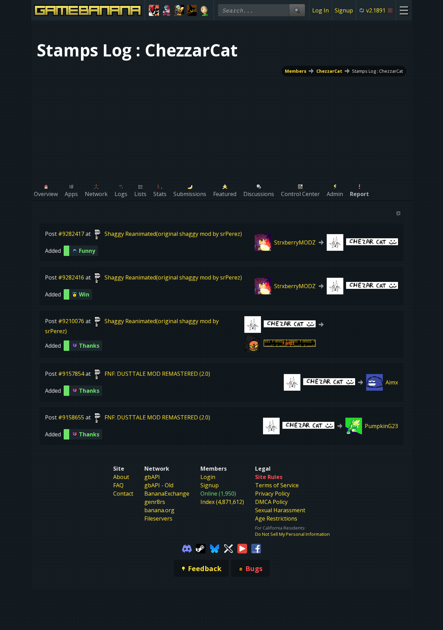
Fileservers (158, 518)
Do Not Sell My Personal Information (292, 534)
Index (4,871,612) (222, 502)
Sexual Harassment (280, 510)
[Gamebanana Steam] (200, 548)
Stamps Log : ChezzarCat (377, 71)
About (121, 477)
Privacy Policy (272, 493)
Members (295, 71)
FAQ (118, 485)
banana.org (159, 510)
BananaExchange (166, 493)
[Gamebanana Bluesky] (214, 548)
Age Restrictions (276, 518)
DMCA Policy (271, 502)
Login (207, 477)
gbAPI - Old (158, 485)
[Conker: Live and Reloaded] (179, 10)
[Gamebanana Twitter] (228, 548)
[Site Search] (297, 10)
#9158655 (71, 417)
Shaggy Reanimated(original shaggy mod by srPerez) (173, 234)
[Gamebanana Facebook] (256, 548)
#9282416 (71, 277)
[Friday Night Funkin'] (166, 10)
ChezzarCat (329, 71)
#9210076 (71, 321)
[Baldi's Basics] (204, 10)
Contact (123, 493)
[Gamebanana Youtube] (242, 548)
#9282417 (71, 234)
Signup (344, 10)
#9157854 (71, 374)
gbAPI (152, 477)
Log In (320, 10)
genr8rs (154, 502)
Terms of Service (277, 485)
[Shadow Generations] (153, 10)
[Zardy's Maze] (192, 10)
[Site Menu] (404, 10)
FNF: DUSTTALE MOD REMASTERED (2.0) (157, 374)
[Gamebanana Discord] (186, 548)
